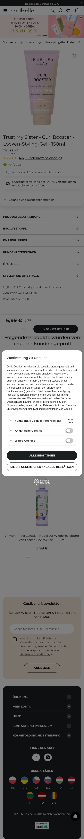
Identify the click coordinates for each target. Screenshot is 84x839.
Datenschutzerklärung (19, 401)
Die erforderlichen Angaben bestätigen (42, 466)
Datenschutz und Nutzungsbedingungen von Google (42, 408)
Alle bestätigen (42, 455)
